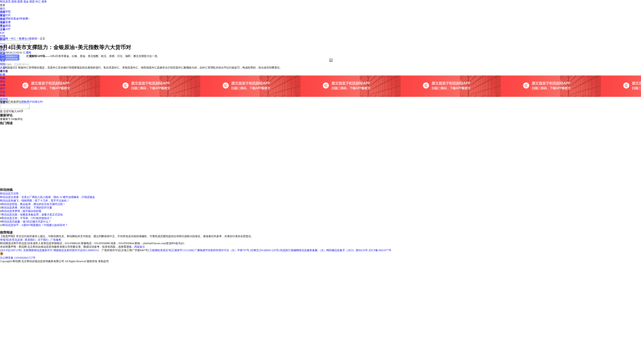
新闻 (14, 1)
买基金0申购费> (20, 18)
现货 (2, 60)
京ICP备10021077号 (379, 250)
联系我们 (30, 239)
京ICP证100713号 (11, 250)
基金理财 (5, 18)
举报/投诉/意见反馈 (11, 239)
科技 (2, 95)
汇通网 (27, 52)
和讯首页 (5, 1)
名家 (2, 85)
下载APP (5, 29)
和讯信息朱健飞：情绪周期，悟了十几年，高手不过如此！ (34, 200)
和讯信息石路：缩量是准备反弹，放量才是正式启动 (32, 214)
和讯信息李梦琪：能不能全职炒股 (21, 211)
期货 (32, 1)
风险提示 (139, 246)
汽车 (2, 92)
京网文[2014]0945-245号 (265, 250)
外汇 (38, 1)
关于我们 (43, 239)
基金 (26, 1)
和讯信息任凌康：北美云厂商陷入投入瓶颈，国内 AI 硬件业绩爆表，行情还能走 (47, 197)
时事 (2, 74)
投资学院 (5, 11)
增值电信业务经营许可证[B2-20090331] (76, 250)
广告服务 (56, 239)
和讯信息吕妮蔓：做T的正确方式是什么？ (26, 221)
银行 (2, 8)
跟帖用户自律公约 (32, 101)
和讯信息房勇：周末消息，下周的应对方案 (26, 207)
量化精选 (5, 25)
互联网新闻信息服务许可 (38, 250)
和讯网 (4, 38)
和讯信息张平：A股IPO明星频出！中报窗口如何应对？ (35, 225)
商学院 (4, 99)
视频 (2, 78)
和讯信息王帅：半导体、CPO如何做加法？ (26, 218)
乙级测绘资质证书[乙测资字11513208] (171, 250)
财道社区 (5, 15)
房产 (2, 88)
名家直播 (5, 22)
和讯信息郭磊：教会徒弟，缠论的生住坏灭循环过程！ (33, 204)
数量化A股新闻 (28, 38)
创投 (2, 57)
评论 (2, 81)
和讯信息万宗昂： (10, 193)
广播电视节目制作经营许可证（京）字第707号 (221, 250)
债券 (44, 1)
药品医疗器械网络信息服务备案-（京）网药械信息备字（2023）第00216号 (324, 250)
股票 (20, 1)
